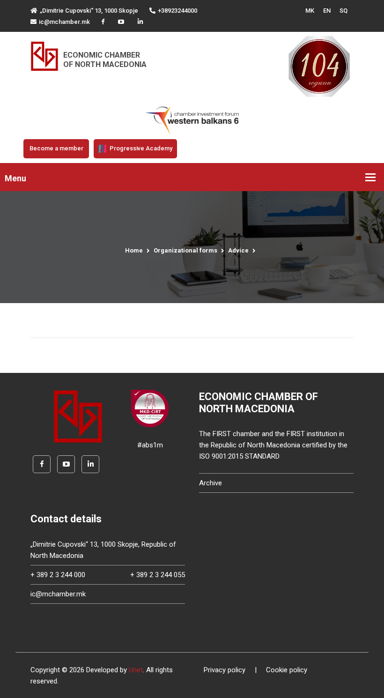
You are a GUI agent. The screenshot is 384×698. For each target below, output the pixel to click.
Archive (210, 483)
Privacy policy (224, 670)
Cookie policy (286, 670)
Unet (136, 670)
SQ (343, 10)
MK (309, 10)
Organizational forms (185, 250)
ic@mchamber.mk (64, 21)
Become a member (56, 148)
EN (327, 10)
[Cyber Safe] (150, 408)
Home (134, 250)
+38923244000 (177, 10)
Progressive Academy (140, 148)
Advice (238, 250)
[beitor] (192, 120)
